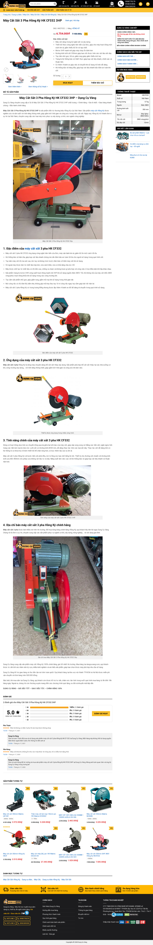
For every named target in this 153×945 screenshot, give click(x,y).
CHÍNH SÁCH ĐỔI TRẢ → (126, 56)
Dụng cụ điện (17, 15)
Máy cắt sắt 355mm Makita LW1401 (13, 815)
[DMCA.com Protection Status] (131, 914)
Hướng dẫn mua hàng (50, 910)
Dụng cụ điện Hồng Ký (51, 880)
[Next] (46, 49)
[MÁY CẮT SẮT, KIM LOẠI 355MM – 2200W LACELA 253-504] (72, 840)
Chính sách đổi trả (49, 926)
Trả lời (5, 731)
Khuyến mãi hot (33, 10)
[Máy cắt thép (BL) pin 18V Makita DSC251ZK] (44, 839)
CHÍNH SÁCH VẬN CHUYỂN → (127, 60)
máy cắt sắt (32, 248)
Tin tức (80, 918)
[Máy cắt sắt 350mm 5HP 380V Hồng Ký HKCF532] (99, 839)
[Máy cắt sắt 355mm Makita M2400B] (99, 799)
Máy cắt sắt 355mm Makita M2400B (97, 815)
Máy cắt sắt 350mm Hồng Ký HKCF (14, 855)
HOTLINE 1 (11, 918)
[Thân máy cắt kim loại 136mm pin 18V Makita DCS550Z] (44, 799)
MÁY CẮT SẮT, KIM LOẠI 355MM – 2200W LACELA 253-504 (71, 856)
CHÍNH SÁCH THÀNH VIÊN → (127, 64)
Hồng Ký (76, 28)
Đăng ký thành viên (85, 906)
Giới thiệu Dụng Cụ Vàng (51, 906)
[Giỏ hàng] (148, 4)
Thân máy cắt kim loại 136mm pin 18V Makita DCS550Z (43, 815)
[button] (14, 10)
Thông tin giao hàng (85, 910)
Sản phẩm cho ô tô (63, 10)
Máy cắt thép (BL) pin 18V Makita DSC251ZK (43, 855)
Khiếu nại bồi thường (50, 930)
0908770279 (130, 1)
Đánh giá (68, 20)
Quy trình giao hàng (49, 918)
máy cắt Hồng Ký (97, 111)
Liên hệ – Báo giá (49, 934)
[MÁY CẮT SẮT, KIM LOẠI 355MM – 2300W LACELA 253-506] (72, 800)
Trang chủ (6, 15)
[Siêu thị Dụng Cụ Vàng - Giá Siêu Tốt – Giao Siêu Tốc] (14, 4)
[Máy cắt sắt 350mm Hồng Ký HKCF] (16, 839)
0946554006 (130, 4)
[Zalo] (27, 913)
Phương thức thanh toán (51, 914)
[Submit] (55, 4)
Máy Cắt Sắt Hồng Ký (48, 15)
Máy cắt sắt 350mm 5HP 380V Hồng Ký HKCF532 (98, 855)
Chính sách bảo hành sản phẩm (54, 922)
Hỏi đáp (76, 20)
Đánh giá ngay (101, 714)
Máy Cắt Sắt (35, 15)
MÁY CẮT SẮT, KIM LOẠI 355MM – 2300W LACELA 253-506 (71, 816)
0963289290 (130, 6)
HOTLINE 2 (11, 923)
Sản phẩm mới (48, 10)
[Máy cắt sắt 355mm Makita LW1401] (16, 799)
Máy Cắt (26, 15)
